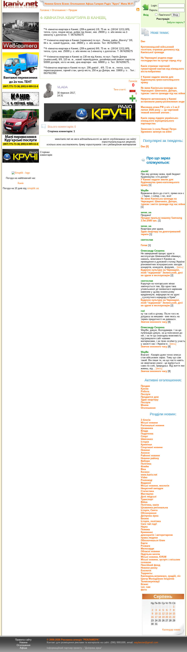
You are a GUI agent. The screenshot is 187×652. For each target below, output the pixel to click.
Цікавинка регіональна (154, 507)
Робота (145, 391)
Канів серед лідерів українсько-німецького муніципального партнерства (159, 121)
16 (152, 617)
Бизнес (145, 518)
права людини (149, 537)
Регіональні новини (152, 425)
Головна (44, 10)
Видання (146, 483)
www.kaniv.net (149, 474)
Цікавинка (147, 428)
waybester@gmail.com (146, 642)
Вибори (145, 461)
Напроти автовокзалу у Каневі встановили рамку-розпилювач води (162, 100)
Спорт (144, 436)
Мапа (124, 3)
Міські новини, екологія (155, 485)
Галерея (99, 3)
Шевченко (147, 439)
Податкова (147, 433)
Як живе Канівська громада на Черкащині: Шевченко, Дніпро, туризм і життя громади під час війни (163, 91)
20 (166, 617)
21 (170, 617)
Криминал (147, 532)
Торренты (146, 573)
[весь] (180, 267)
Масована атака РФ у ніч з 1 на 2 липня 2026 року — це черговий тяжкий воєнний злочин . (160, 110)
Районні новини (150, 455)
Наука (144, 526)
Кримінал (146, 444)
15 (174, 613)
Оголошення (77, 3)
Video (144, 477)
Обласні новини (150, 551)
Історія (145, 441)
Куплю (144, 388)
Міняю (144, 405)
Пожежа (145, 529)
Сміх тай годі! (149, 524)
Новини (49, 3)
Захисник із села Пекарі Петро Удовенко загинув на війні (158, 130)
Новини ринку (149, 567)
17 (156, 617)
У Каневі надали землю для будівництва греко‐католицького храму (160, 80)
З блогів (145, 420)
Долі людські (149, 496)
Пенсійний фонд (150, 565)
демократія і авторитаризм (157, 535)
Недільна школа (150, 554)
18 (159, 617)
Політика (146, 463)
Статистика (147, 491)
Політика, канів (150, 504)
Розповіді (146, 480)
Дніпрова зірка (149, 515)
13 (166, 613)
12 (163, 613)
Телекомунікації (150, 581)
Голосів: (133, 81)
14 (170, 613)
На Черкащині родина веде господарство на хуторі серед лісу (161, 59)
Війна (144, 502)
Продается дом (150, 397)
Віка (143, 469)
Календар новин (171, 629)
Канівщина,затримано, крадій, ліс (161, 576)
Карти (144, 543)
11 (160, 613)
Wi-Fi (130, 3)
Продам (72, 10)
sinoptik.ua (33, 188)
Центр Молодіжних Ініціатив (157, 578)
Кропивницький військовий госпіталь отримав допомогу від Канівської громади (160, 49)
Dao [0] (145, 146)
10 (156, 613)
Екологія (146, 570)
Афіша (89, 3)
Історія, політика (151, 521)
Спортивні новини (152, 447)
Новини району (150, 458)
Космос (145, 472)
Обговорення (149, 513)
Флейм (145, 466)
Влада (144, 430)
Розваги (145, 545)
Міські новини (149, 422)
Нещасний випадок (152, 488)
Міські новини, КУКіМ (153, 556)
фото (144, 589)
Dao (143, 41)
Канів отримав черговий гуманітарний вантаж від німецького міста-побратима (162, 69)
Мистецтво (147, 493)
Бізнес (65, 3)
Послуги (145, 394)
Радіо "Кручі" (112, 3)
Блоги (57, 3)
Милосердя (147, 548)
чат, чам (145, 587)
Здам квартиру (149, 399)
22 (174, 617)
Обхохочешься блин (153, 540)
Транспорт (147, 499)
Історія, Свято (149, 510)
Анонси (145, 452)
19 (163, 617)
